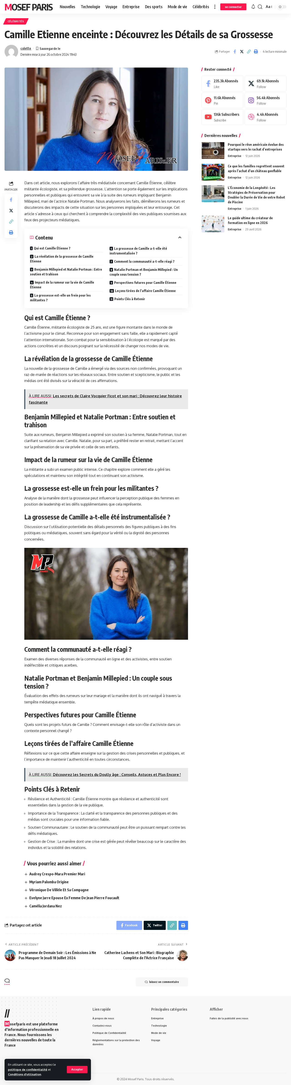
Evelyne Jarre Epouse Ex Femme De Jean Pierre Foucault (74, 898)
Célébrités (16, 21)
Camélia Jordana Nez (45, 906)
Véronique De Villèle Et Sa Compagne (59, 890)
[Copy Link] (249, 51)
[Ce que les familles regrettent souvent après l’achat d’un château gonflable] (213, 172)
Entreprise (234, 155)
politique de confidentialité (27, 1069)
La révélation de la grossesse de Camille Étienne (61, 258)
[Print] (256, 51)
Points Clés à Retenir (129, 299)
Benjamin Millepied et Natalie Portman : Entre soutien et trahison (66, 271)
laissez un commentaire (164, 982)
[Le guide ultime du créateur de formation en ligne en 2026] (213, 223)
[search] (260, 7)
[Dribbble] (265, 117)
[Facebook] (222, 83)
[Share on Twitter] (241, 51)
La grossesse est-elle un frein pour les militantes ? (60, 297)
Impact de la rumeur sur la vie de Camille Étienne (62, 284)
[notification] (253, 6)
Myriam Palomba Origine (49, 882)
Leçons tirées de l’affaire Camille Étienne (145, 291)
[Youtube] (222, 117)
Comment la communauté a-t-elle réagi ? (144, 261)
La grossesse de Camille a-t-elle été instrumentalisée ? (138, 251)
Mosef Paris (29, 6)
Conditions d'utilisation (24, 1074)
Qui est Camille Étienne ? (52, 248)
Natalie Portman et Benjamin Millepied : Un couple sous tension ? (144, 272)
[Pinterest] (222, 100)
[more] (215, 7)
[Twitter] (265, 83)
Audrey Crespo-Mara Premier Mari (57, 874)
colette (25, 48)
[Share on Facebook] (234, 51)
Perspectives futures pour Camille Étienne (145, 282)
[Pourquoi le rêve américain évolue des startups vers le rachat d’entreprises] (213, 150)
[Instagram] (265, 100)
